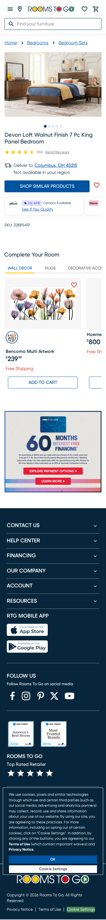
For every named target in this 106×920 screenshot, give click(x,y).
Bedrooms (37, 43)
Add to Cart (43, 382)
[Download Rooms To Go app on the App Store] (27, 630)
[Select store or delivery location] (20, 9)
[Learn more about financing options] (53, 484)
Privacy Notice (20, 910)
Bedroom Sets (73, 43)
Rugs (50, 268)
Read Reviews (57, 152)
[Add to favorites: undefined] (96, 185)
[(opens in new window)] (12, 696)
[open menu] (10, 9)
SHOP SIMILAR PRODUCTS (47, 186)
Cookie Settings (81, 910)
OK (52, 859)
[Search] (10, 24)
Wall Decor (20, 268)
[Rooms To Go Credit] (53, 444)
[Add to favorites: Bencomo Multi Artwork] (74, 285)
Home (11, 43)
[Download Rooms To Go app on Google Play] (27, 646)
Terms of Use (49, 910)
